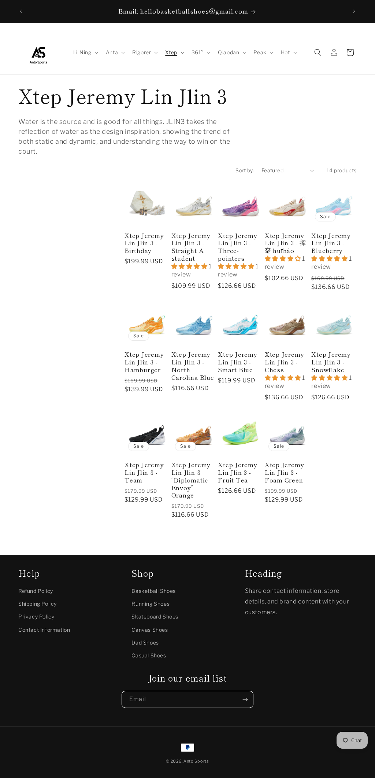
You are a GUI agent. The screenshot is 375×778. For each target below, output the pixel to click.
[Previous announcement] (21, 11)
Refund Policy (35, 591)
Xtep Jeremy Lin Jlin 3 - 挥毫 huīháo (285, 243)
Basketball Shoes (153, 591)
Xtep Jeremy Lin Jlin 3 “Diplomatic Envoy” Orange (191, 480)
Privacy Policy (36, 616)
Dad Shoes (145, 642)
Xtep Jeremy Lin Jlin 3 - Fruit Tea (237, 472)
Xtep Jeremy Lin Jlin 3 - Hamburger (144, 362)
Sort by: (244, 170)
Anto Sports (196, 761)
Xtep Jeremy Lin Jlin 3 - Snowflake (331, 362)
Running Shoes (150, 604)
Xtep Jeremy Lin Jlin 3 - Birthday (144, 243)
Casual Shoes (148, 655)
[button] (85, 52)
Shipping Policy (37, 604)
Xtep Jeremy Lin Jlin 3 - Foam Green (284, 472)
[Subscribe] (245, 699)
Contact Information (44, 630)
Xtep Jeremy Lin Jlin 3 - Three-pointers (237, 247)
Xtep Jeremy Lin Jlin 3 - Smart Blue (237, 362)
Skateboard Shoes (154, 616)
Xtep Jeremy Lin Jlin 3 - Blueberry (331, 243)
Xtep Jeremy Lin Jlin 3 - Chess (284, 362)
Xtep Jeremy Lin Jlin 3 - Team (144, 472)
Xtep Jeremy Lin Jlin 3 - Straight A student (191, 247)
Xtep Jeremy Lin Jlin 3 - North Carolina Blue (192, 366)
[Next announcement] (354, 11)
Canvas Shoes (149, 630)
